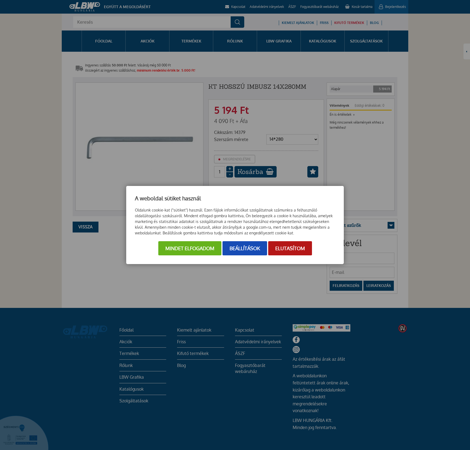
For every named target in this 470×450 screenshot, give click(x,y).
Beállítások (245, 248)
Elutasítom (290, 248)
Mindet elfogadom (189, 248)
